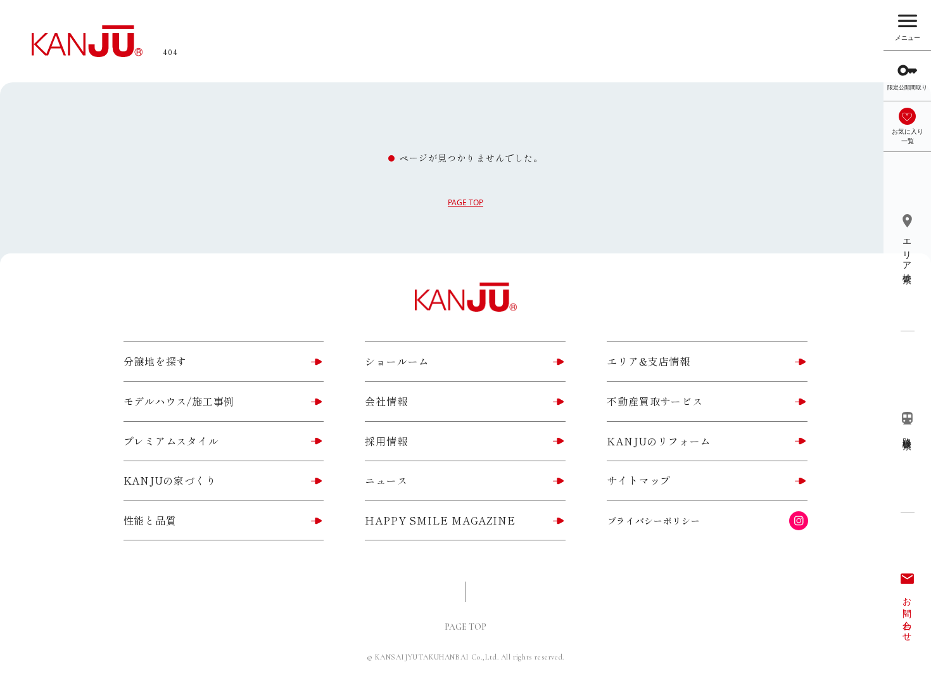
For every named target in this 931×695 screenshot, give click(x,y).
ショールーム (397, 361)
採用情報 (386, 441)
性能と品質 (150, 520)
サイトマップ (639, 480)
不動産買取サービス (654, 401)
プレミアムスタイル (171, 441)
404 (170, 51)
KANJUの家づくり (170, 480)
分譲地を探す (155, 361)
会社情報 (386, 401)
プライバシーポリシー (653, 520)
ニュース (386, 480)
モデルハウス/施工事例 (179, 401)
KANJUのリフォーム (659, 441)
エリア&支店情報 (648, 361)
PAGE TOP (465, 202)
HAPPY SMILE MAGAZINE (440, 520)
